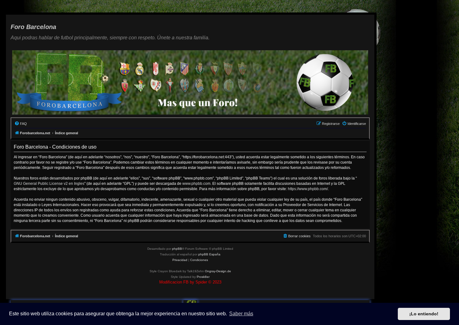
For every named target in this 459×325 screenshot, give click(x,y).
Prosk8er (203, 276)
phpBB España (209, 254)
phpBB (177, 248)
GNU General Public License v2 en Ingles (49, 183)
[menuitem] (20, 123)
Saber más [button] (241, 313)
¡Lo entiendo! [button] (423, 313)
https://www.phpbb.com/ (308, 189)
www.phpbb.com (196, 183)
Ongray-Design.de (218, 271)
